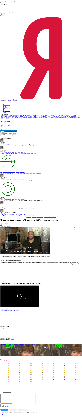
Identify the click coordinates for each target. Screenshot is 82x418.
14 (6, 125)
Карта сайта (33, 416)
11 (2, 125)
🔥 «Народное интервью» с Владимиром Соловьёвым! (41, 217)
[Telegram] (4, 339)
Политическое (28, 416)
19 (4, 126)
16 (9, 125)
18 (2, 126)
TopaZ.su (2, 412)
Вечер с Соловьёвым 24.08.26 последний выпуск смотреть (12, 152)
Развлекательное (13, 416)
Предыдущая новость (5, 310)
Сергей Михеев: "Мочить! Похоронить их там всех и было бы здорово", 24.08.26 (17, 144)
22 (8, 126)
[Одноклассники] (3, 339)
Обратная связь (7, 416)
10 (1, 125)
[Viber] (8, 339)
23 (9, 126)
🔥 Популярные (4, 409)
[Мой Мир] (11, 339)
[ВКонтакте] (1, 339)
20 (5, 126)
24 (1, 127)
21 (6, 126)
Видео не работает (5, 309)
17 (1, 126)
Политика (8, 226)
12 (4, 125)
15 (8, 125)
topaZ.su (2, 414)
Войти (7, 5)
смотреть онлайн (9, 307)
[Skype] (13, 339)
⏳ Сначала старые (22, 409)
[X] (6, 339)
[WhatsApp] (9, 339)
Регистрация (3, 5)
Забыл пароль (8, 16)
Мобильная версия (21, 416)
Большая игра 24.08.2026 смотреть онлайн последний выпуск (13, 214)
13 (5, 125)
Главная (2, 416)
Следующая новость (14, 310)
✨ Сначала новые (13, 409)
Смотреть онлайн (78, 227)
